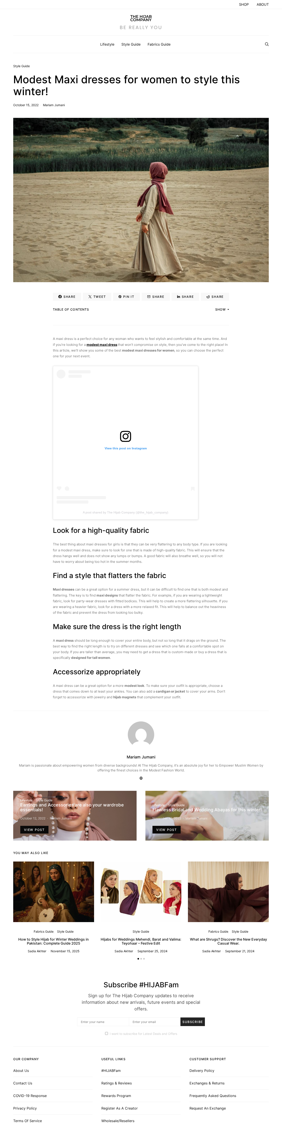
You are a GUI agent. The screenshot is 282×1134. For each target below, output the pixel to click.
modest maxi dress (102, 345)
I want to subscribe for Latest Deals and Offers (143, 1034)
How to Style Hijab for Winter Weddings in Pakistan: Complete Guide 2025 (53, 941)
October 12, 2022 (32, 818)
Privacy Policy (25, 1108)
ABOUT (263, 4)
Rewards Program (116, 1095)
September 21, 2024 (239, 951)
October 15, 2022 (26, 105)
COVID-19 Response (30, 1095)
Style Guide (131, 44)
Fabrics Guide (159, 44)
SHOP (244, 4)
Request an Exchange (207, 1108)
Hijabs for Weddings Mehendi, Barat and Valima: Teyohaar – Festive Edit (141, 941)
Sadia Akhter (37, 951)
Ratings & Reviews (116, 1083)
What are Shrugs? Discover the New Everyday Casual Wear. (228, 941)
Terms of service (27, 1121)
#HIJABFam (111, 1070)
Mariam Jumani (54, 105)
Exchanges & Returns (206, 1083)
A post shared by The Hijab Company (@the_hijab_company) (125, 512)
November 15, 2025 (65, 951)
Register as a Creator (119, 1108)
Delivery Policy (201, 1070)
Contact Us (22, 1083)
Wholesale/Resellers (117, 1121)
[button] (138, 958)
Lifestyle (107, 44)
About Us (21, 1070)
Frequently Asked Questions (212, 1095)
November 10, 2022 (166, 818)
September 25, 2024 (152, 951)
